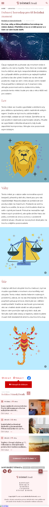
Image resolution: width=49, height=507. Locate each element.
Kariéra (24, 487)
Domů (3, 8)
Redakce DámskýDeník (11, 21)
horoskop (27, 467)
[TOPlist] (4, 506)
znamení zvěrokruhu (38, 467)
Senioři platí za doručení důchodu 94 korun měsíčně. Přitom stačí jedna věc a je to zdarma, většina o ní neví (12, 427)
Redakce (24, 485)
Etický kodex (24, 490)
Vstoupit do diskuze (19, 385)
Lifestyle (11, 8)
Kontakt (24, 483)
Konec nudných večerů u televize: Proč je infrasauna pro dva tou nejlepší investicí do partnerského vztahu (14, 409)
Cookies (24, 488)
